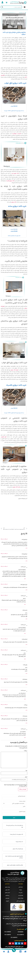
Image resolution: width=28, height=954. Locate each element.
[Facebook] (22, 943)
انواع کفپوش (3, 437)
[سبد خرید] (6, 2)
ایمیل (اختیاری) (22, 811)
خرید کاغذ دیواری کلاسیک (16, 385)
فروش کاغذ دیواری (14, 370)
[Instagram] (25, 943)
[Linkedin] (19, 943)
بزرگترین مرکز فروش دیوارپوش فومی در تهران (15, 865)
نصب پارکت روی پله (19, 841)
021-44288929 (7, 932)
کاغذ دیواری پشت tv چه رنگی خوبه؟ (16, 834)
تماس (24, 806)
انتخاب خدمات (22, 801)
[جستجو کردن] (2, 7)
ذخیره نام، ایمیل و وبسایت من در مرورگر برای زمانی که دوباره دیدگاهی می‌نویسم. (15, 785)
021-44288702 (14, 937)
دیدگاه (25, 750)
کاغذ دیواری (14, 202)
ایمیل (26, 777)
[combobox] (12, 7)
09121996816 (20, 932)
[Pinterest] (13, 943)
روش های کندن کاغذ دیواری (18, 848)
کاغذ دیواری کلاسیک (10, 181)
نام (26, 770)
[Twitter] (16, 943)
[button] (24, 7)
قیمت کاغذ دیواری (16, 487)
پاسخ (26, 548)
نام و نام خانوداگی (21, 796)
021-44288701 (8, 934)
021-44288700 (20, 934)
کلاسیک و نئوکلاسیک (16, 133)
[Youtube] (10, 943)
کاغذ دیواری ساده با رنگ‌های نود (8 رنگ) (14, 235)
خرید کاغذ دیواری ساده (17, 206)
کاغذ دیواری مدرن (15, 173)
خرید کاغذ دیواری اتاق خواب (15, 83)
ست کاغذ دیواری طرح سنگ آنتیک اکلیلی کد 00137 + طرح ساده (14, 110)
